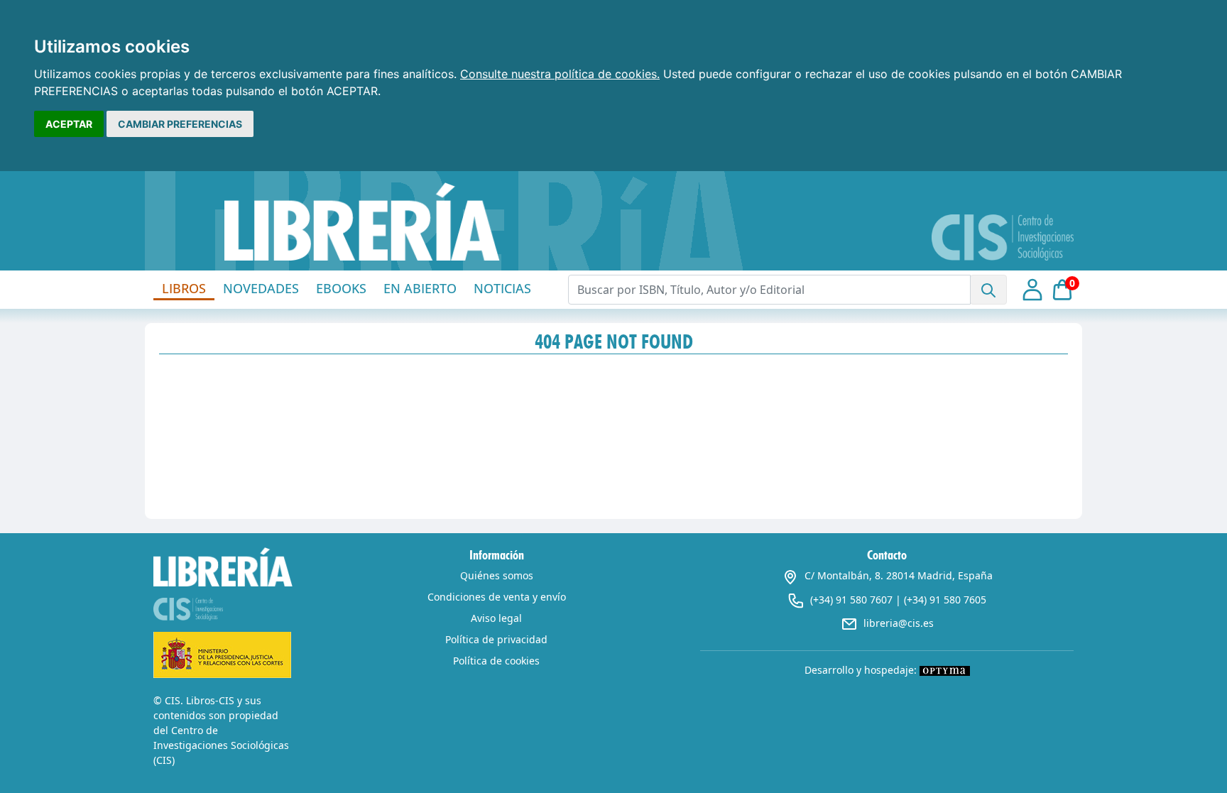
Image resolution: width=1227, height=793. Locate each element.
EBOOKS (341, 288)
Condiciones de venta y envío (496, 596)
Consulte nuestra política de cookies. (560, 74)
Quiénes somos (496, 575)
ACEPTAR (68, 124)
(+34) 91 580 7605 (945, 599)
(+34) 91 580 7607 (851, 599)
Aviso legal (496, 618)
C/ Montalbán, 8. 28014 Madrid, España (899, 575)
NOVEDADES (261, 288)
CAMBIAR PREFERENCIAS (180, 124)
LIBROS (184, 288)
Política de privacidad (496, 639)
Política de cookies (496, 660)
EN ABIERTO (420, 288)
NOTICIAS (502, 288)
